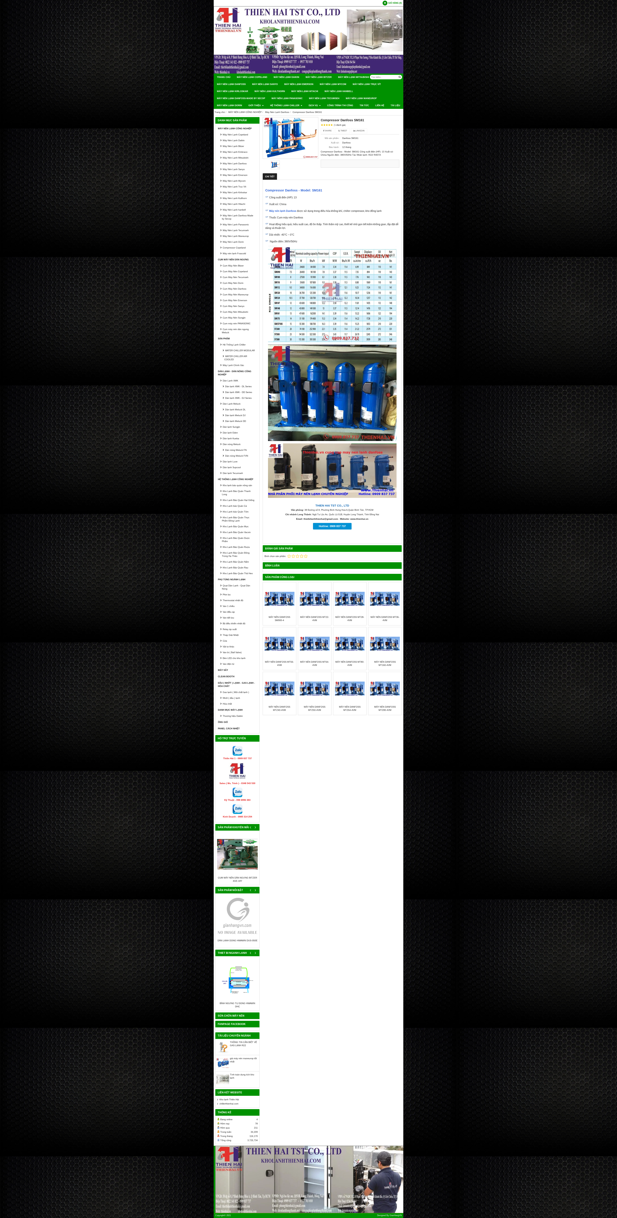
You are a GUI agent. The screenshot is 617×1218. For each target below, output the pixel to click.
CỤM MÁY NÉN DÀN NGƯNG (233, 259)
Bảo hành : (334, 147)
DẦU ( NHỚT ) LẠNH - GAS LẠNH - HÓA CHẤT (236, 684)
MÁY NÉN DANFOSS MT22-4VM (314, 619)
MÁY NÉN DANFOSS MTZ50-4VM (314, 708)
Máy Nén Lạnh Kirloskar (232, 91)
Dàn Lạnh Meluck (232, 403)
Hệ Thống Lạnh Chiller (285, 105)
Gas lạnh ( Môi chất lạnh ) (236, 692)
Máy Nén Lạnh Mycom (333, 84)
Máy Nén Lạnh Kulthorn (270, 91)
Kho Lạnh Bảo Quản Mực (236, 526)
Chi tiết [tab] (270, 176)
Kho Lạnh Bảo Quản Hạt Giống (238, 500)
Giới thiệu (254, 105)
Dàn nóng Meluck (232, 444)
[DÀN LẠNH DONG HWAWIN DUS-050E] (237, 917)
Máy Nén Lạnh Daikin (286, 77)
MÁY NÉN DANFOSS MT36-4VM (385, 619)
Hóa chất (227, 703)
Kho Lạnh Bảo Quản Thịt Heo (238, 573)
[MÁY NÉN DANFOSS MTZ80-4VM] (385, 689)
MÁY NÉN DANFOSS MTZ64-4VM (350, 708)
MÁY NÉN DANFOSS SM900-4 (279, 619)
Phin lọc (227, 594)
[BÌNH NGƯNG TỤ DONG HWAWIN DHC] (237, 983)
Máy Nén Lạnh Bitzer (319, 77)
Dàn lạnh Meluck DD (235, 421)
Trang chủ (223, 77)
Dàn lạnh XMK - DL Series (238, 386)
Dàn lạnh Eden (230, 432)
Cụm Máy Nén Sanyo (233, 306)
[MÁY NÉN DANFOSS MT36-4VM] (385, 599)
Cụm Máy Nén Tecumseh (235, 277)
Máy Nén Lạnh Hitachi (304, 91)
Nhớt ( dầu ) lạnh (231, 698)
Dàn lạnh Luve (230, 461)
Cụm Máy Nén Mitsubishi (235, 312)
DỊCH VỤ (313, 105)
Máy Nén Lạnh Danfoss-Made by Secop (241, 98)
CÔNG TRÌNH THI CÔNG (340, 105)
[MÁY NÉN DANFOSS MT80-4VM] (350, 644)
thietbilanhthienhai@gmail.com (321, 519)
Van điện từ (228, 664)
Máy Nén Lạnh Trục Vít (367, 84)
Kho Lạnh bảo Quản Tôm (236, 511)
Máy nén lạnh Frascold (234, 253)
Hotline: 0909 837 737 (332, 526)
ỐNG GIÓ (223, 722)
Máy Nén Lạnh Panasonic (287, 98)
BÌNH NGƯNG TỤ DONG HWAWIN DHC (237, 1008)
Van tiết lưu (228, 617)
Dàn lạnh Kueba (231, 438)
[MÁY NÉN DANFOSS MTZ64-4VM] (350, 689)
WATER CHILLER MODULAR (240, 350)
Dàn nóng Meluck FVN (236, 456)
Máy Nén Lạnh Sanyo (265, 84)
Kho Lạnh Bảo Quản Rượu (236, 547)
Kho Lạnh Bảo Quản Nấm (236, 561)
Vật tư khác (228, 646)
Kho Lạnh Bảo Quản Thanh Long (236, 493)
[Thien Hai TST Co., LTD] (308, 72)
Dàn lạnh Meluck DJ (235, 415)
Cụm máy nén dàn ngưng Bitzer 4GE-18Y (237, 879)
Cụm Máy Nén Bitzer (233, 265)
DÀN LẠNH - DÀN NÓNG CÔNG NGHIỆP (234, 373)
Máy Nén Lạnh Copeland (252, 77)
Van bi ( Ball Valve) (232, 652)
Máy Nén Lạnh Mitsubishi (353, 77)
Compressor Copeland (234, 247)
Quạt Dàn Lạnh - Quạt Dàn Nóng (236, 587)
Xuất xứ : (335, 142)
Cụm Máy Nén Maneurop (235, 294)
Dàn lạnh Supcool (232, 467)
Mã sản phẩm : (332, 138)
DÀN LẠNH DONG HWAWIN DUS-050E (237, 940)
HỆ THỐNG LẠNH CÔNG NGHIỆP (235, 479)
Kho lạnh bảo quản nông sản (237, 485)
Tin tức (364, 105)
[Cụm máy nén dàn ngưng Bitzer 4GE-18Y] (237, 854)
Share (328, 131)
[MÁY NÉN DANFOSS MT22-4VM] (315, 599)
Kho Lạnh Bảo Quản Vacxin (237, 532)
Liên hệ (379, 105)
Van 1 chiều (229, 606)
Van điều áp (229, 612)
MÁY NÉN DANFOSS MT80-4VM (349, 663)
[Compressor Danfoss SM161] (290, 138)
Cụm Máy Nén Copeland (235, 271)
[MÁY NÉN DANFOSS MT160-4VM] (385, 644)
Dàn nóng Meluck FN (236, 450)
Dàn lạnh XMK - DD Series (238, 392)
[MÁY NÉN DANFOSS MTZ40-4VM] (279, 689)
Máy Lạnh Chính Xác (233, 365)
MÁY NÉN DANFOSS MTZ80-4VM (385, 708)
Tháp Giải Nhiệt (231, 635)
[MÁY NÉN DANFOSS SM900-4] (279, 599)
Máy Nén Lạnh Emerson (298, 84)
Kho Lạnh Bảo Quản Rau (235, 567)
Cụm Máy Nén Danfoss (234, 288)
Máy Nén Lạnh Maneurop (361, 98)
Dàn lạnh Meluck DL (235, 409)
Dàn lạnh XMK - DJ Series (238, 398)
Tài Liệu (395, 105)
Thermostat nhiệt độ (233, 600)
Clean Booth (226, 676)
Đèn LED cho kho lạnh (234, 658)
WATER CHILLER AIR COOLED (235, 358)
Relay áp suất (230, 629)
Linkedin (360, 131)
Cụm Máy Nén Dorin (233, 283)
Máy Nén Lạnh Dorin (229, 105)
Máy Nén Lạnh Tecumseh (324, 98)
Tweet (343, 131)
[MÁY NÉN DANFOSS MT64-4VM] (315, 644)
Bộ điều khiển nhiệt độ (234, 623)
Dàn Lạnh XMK (230, 380)
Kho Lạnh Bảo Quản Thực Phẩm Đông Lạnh (235, 519)
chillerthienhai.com (228, 1107)
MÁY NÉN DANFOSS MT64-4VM (314, 663)
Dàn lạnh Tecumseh (233, 473)
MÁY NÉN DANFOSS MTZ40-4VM (279, 708)
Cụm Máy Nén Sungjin (234, 317)
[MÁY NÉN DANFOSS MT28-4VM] (350, 599)
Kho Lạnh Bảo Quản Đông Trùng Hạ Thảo (236, 554)
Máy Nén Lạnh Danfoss (231, 84)
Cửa (225, 641)
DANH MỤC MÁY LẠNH (230, 710)
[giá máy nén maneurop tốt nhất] (222, 1072)
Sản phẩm (224, 338)
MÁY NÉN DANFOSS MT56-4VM (279, 663)
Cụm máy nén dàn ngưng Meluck (235, 331)
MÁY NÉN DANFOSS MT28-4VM (349, 619)
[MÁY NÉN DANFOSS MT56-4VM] (279, 644)
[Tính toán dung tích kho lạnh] (222, 1088)
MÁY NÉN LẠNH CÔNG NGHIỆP (235, 128)
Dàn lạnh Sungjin (231, 427)
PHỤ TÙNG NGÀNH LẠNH (231, 579)
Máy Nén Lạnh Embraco (235, 152)
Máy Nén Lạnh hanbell (339, 91)
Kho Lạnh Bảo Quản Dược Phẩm (236, 540)
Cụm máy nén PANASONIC (236, 323)
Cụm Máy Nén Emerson (235, 300)
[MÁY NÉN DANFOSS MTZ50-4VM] (315, 689)
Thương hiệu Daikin (233, 716)
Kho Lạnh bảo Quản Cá (235, 506)
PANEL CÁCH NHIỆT (229, 728)
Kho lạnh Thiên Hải (229, 1102)
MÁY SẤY (223, 670)
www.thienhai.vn (359, 519)
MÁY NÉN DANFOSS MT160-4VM (385, 663)
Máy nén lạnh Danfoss (282, 211)
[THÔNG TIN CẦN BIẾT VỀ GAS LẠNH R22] (222, 1056)
